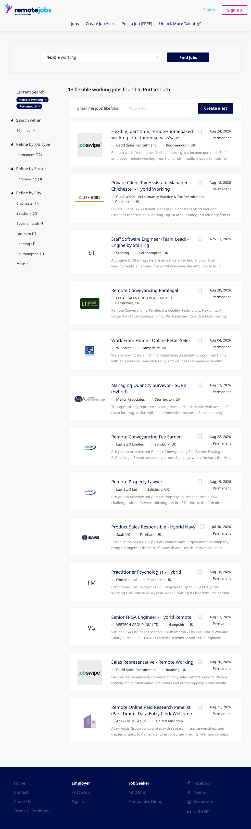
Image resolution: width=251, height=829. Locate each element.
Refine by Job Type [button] (32, 144)
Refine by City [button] (28, 193)
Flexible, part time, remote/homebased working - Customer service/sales (152, 134)
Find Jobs (188, 57)
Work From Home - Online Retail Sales (151, 340)
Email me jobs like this (97, 108)
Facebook (203, 783)
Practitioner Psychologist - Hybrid (146, 572)
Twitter (200, 792)
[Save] (199, 132)
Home (19, 783)
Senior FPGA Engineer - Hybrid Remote (151, 617)
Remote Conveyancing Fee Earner (146, 437)
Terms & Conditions (32, 811)
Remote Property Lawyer (136, 482)
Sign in (209, 10)
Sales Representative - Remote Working (152, 662)
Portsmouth (28, 106)
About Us (22, 801)
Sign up (234, 10)
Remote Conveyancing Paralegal (144, 290)
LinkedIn (202, 811)
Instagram (203, 801)
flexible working (31, 100)
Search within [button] (28, 120)
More (20, 263)
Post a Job (81, 792)
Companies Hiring (146, 801)
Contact (21, 792)
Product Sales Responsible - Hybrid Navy (153, 527)
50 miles (23, 130)
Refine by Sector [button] (30, 168)
